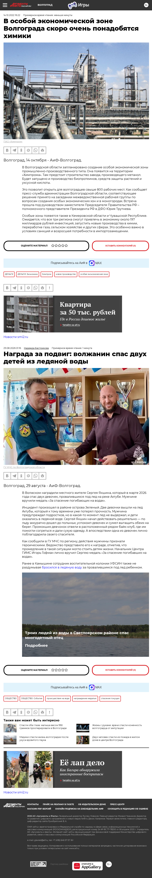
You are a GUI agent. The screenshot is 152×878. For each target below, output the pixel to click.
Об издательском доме (92, 804)
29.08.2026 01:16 (12, 348)
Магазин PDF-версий (39, 809)
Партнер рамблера (59, 864)
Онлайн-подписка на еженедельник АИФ (79, 809)
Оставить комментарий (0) (120, 246)
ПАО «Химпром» (13, 141)
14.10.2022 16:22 (12, 15)
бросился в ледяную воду (62, 567)
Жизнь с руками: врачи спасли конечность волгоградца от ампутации (117, 727)
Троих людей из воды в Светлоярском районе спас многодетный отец (77, 635)
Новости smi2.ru (16, 337)
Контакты (33, 804)
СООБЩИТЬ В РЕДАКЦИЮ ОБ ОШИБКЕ (128, 809)
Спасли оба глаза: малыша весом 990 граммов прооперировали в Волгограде (43, 727)
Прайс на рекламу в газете (58, 804)
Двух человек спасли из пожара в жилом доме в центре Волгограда (116, 738)
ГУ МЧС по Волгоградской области (24, 467)
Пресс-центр (117, 804)
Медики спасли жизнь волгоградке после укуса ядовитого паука (43, 738)
